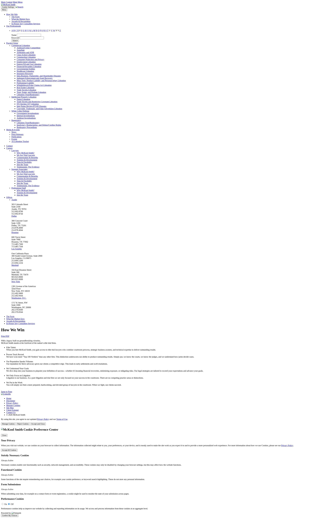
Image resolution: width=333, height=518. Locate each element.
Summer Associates (19, 169)
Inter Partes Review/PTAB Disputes (31, 106)
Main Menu (18, 2)
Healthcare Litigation (25, 71)
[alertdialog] (166, 472)
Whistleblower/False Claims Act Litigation (34, 85)
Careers (9, 148)
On (5, 504)
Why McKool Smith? (25, 153)
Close (4, 435)
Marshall (15, 265)
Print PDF (5, 336)
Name (13, 35)
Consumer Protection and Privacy (30, 59)
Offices (9, 197)
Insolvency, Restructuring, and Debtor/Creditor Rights (39, 125)
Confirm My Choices (9, 516)
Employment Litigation (26, 62)
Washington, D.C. (18, 298)
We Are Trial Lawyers (26, 155)
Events (14, 139)
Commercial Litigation (20, 45)
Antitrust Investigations (26, 118)
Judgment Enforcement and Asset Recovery (35, 78)
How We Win (12, 14)
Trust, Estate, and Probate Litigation (31, 92)
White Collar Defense (20, 111)
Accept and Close (38, 424)
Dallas (14, 216)
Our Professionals (13, 26)
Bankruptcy (16, 120)
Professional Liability (25, 83)
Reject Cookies (23, 424)
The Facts (15, 17)
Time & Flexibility (24, 162)
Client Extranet (12, 410)
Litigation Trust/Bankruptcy (28, 95)
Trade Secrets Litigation (26, 90)
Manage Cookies (13, 405)
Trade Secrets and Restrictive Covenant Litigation (37, 102)
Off (12, 504)
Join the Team (22, 164)
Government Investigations (28, 113)
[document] (166, 472)
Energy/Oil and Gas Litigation (29, 64)
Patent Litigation (23, 99)
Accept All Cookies (9, 450)
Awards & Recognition (20, 21)
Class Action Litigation (26, 55)
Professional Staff (18, 188)
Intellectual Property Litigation (23, 97)
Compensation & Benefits (27, 157)
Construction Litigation (26, 57)
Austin (14, 200)
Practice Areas (12, 43)
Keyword (15, 38)
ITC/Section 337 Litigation (28, 104)
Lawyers (15, 150)
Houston (14, 232)
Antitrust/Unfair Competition (28, 48)
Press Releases (17, 134)
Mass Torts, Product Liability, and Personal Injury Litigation (41, 80)
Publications (16, 137)
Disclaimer (10, 401)
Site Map (10, 408)
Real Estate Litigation (25, 87)
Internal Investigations (26, 116)
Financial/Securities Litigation (29, 66)
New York (15, 282)
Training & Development (27, 160)
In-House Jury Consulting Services (25, 24)
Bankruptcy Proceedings (27, 127)
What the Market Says (20, 19)
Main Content (6, 2)
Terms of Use (61, 419)
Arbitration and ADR (25, 52)
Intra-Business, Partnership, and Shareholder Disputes (39, 76)
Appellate (21, 50)
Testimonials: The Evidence (28, 167)
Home (8, 398)
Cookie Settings (8, 7)
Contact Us (10, 412)
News (13, 132)
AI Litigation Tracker (20, 141)
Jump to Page (6, 392)
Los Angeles (16, 249)
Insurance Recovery (25, 73)
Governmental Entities (26, 69)
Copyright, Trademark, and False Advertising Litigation (39, 109)
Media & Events (13, 130)
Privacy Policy (12, 403)
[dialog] (166, 421)
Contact (9, 146)
